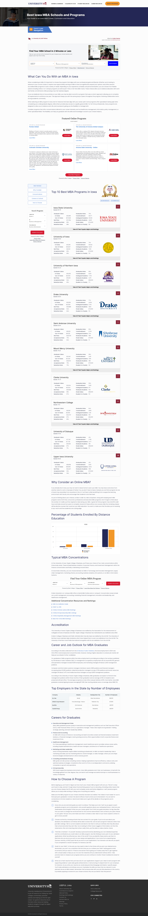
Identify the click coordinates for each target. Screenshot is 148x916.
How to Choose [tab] (37, 203)
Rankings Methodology (66, 895)
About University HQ (65, 889)
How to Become (95, 889)
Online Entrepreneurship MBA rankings (64, 613)
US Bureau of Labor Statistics (85, 651)
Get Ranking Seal (115, 200)
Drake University (61, 294)
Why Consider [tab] (37, 190)
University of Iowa (61, 237)
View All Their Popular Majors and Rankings (86, 229)
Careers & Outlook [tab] (37, 198)
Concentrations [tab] (37, 194)
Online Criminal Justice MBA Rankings (64, 610)
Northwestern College (63, 402)
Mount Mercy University (64, 348)
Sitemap (61, 901)
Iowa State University (63, 208)
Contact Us (62, 897)
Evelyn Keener (116, 38)
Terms (61, 906)
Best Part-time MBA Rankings (62, 619)
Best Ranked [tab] (37, 186)
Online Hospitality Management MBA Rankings (67, 616)
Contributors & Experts (66, 891)
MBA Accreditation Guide (60, 604)
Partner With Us (64, 899)
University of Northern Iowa (66, 266)
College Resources (96, 891)
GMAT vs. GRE (57, 607)
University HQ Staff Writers (40, 38)
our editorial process (115, 40)
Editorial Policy (63, 893)
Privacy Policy (63, 904)
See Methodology (105, 200)
